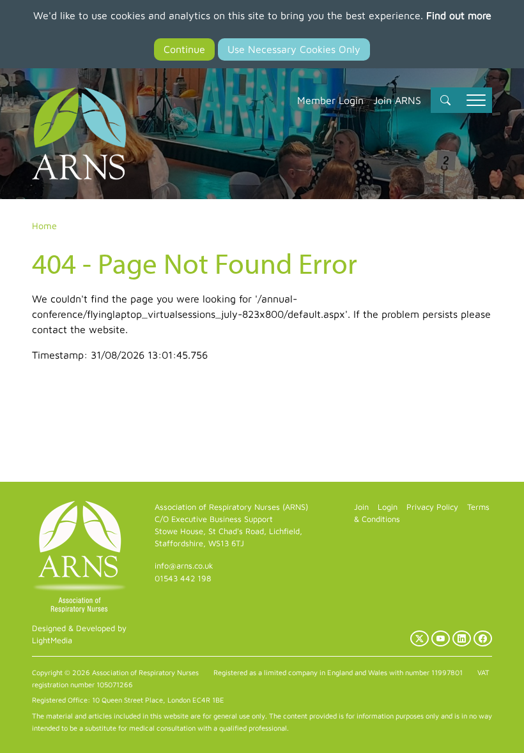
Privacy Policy (432, 507)
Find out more (458, 15)
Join (361, 507)
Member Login (330, 100)
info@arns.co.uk (184, 565)
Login (387, 507)
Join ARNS (397, 100)
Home (44, 225)
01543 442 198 (183, 578)
